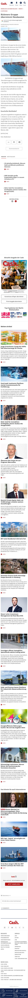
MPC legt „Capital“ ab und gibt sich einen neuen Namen (13, 839)
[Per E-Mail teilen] (19, 142)
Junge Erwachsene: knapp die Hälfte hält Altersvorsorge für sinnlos (13, 347)
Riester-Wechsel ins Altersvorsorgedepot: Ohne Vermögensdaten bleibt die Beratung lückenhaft (14, 811)
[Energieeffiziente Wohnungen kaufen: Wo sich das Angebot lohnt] (14, 716)
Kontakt (17, 948)
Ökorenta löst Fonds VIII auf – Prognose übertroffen (11, 461)
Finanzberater (5, 937)
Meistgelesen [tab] (11, 156)
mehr (7, 169)
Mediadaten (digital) (20, 950)
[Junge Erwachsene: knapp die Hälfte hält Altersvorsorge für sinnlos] (14, 337)
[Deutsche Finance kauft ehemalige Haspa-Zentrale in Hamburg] (14, 566)
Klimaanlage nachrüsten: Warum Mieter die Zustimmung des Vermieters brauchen (12, 766)
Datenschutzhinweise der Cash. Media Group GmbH (21, 943)
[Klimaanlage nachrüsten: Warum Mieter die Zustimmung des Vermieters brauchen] (14, 755)
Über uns (17, 956)
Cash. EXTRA (4, 964)
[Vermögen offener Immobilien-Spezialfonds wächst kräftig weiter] (14, 641)
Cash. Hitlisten (5, 977)
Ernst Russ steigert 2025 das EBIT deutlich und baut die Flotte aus (12, 864)
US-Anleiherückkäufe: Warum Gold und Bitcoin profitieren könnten (14, 165)
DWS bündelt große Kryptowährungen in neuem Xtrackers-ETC (14, 177)
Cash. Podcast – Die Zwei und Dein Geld (11, 979)
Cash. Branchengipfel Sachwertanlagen (12, 975)
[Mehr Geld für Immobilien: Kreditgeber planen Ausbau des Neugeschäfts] (14, 412)
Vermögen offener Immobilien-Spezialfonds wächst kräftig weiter (13, 651)
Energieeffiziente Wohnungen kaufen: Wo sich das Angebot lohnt (13, 727)
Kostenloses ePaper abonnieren (14, 296)
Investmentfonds (5, 939)
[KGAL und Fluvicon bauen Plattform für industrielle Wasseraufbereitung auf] (14, 678)
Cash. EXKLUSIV (5, 966)
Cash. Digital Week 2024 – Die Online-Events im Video (13, 970)
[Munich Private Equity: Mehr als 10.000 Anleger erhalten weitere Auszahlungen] (14, 490)
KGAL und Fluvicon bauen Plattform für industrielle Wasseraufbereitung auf (13, 689)
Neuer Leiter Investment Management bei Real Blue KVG (12, 615)
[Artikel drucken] (14, 142)
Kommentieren (14, 149)
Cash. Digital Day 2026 (7, 968)
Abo (16, 935)
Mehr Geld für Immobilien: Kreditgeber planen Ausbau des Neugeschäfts (15, 189)
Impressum (18, 946)
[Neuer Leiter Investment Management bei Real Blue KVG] (14, 604)
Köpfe (2, 949)
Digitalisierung (5, 945)
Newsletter (18, 954)
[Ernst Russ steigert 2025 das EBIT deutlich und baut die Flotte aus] (14, 854)
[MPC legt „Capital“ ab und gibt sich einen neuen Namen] (14, 829)
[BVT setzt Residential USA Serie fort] (14, 529)
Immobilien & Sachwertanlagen (6, 942)
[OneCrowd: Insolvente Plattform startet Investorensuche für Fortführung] (14, 374)
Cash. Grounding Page (21, 958)
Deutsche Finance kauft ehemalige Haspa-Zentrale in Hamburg (13, 576)
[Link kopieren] (8, 142)
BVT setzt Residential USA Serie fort (13, 539)
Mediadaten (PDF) (19, 952)
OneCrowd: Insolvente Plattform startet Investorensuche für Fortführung (12, 385)
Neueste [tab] (3, 156)
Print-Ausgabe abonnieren (14, 301)
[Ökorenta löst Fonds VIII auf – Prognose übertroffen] (14, 451)
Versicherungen (5, 935)
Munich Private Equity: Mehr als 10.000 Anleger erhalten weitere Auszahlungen (12, 502)
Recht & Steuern (5, 947)
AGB (16, 939)
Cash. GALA (4, 973)
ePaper (16, 937)
